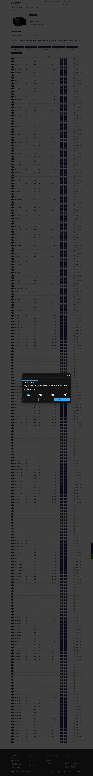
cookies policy (53, 388)
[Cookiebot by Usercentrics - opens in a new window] (65, 375)
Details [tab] (46, 378)
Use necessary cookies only (31, 399)
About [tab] (62, 378)
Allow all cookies (62, 399)
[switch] (40, 395)
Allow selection (46, 399)
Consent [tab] (30, 378)
